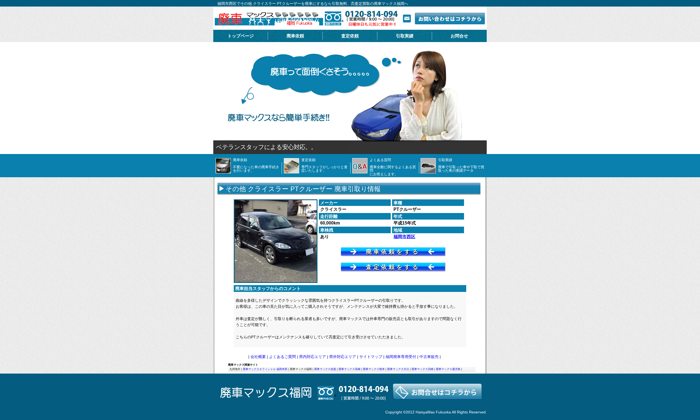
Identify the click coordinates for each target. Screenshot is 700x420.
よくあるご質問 (282, 356)
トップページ (241, 36)
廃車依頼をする (393, 252)
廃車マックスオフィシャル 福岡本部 (265, 369)
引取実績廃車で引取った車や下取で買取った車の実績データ (461, 165)
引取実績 (404, 36)
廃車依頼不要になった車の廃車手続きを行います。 (256, 165)
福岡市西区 (404, 236)
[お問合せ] (349, 407)
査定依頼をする (393, 267)
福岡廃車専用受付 (401, 356)
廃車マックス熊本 (374, 369)
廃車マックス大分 (398, 369)
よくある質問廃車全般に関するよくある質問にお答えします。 (393, 167)
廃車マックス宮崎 (422, 369)
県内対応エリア (312, 356)
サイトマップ (370, 356)
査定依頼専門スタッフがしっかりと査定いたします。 (324, 165)
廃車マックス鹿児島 (448, 369)
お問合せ (459, 36)
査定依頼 (350, 36)
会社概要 (258, 356)
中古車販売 (429, 356)
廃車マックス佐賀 (325, 369)
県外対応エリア (342, 356)
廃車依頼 (295, 36)
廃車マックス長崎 (349, 369)
